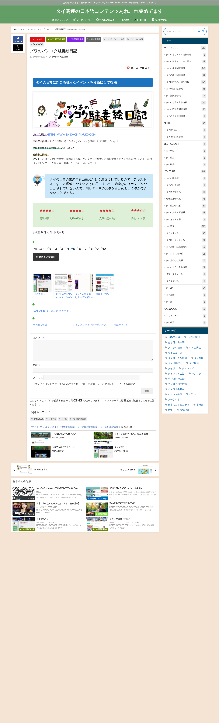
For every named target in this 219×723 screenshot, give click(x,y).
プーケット (174, 399)
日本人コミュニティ (178, 404)
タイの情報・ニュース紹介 (185, 61)
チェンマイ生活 (176, 373)
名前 (37, 365)
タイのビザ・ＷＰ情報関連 (185, 55)
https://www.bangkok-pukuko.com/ (71, 134)
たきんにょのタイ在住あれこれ (90, 325)
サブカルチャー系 (185, 274)
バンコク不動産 (176, 389)
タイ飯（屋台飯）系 (185, 240)
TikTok (184, 288)
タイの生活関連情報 (56, 39)
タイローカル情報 (177, 358)
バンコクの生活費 (177, 384)
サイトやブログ (37, 39)
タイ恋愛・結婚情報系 (185, 247)
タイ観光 (185, 164)
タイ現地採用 (175, 363)
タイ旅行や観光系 (185, 260)
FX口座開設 (193, 337)
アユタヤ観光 (175, 347)
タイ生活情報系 (185, 206)
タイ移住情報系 (185, 192)
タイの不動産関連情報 (185, 109)
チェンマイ (188, 368)
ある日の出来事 (176, 342)
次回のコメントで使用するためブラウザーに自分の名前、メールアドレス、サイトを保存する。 (86, 384)
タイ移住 (194, 363)
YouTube (184, 171)
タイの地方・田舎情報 (185, 102)
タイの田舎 (195, 347)
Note (184, 123)
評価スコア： (40, 248)
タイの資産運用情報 (185, 116)
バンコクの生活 (136, 39)
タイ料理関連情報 (75, 39)
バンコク (196, 373)
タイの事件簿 (185, 178)
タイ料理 (121, 39)
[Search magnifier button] (203, 31)
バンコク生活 (175, 394)
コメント (39, 337)
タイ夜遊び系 (185, 281)
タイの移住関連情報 (185, 75)
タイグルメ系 (185, 233)
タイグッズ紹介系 (185, 254)
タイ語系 (185, 226)
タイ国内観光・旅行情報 (185, 82)
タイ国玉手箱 (40, 325)
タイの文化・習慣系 (185, 212)
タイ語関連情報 (93, 39)
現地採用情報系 (185, 199)
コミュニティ (185, 316)
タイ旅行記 (185, 130)
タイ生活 (185, 158)
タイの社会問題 (185, 185)
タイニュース (175, 353)
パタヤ (192, 394)
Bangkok (38, 44)
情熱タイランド (122, 325)
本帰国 (200, 404)
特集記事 (184, 410)
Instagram (184, 144)
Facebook (184, 309)
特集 (170, 410)
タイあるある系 (185, 219)
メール (38, 378)
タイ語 (109, 39)
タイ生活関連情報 (185, 137)
